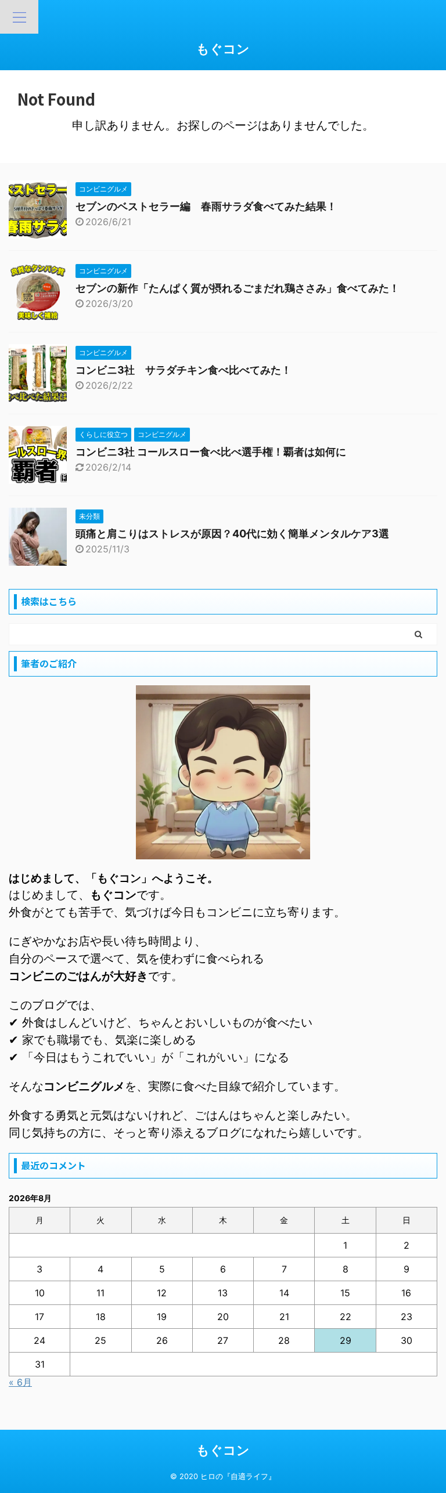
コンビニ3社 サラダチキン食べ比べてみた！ (183, 370)
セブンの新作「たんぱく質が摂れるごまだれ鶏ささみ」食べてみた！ (237, 288)
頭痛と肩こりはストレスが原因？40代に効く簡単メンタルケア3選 (232, 533)
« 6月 (20, 1382)
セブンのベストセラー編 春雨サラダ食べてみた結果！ (206, 206)
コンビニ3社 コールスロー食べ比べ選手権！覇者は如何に (210, 452)
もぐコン (223, 48)
